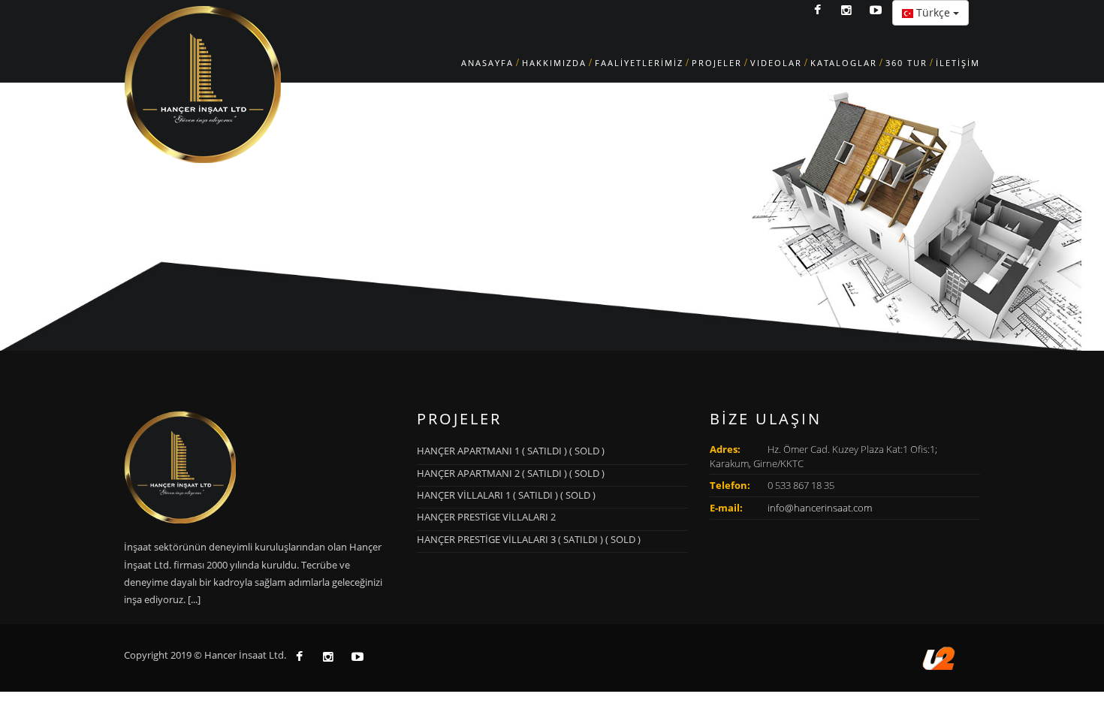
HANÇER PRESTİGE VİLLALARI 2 (486, 516)
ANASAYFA (487, 62)
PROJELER (717, 62)
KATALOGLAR (843, 62)
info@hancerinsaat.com (820, 507)
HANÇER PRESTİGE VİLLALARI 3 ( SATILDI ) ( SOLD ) (529, 539)
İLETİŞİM (958, 62)
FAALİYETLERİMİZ (639, 62)
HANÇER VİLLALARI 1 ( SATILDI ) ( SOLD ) (506, 495)
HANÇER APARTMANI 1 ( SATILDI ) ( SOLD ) (511, 450)
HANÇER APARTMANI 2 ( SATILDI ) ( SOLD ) (511, 473)
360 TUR (906, 62)
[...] (194, 599)
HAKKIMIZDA (554, 62)
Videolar (776, 62)
